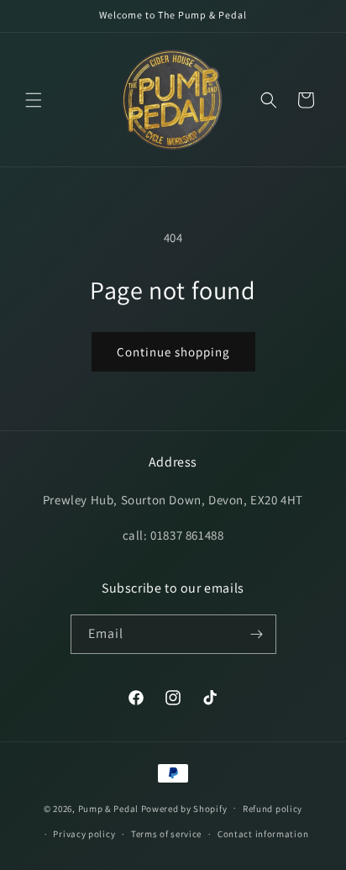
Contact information (263, 834)
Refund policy (272, 809)
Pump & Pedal (108, 808)
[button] (33, 100)
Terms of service (166, 834)
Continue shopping (173, 352)
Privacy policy (84, 834)
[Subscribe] (257, 634)
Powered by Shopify (184, 808)
